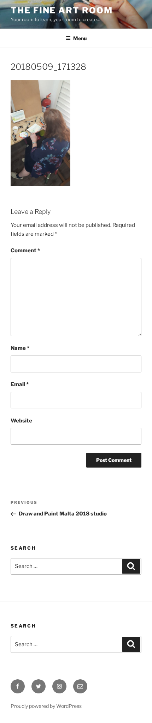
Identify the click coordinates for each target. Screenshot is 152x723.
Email (20, 384)
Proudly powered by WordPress (46, 706)
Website (21, 421)
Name (20, 348)
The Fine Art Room (62, 10)
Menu (80, 38)
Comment (25, 250)
